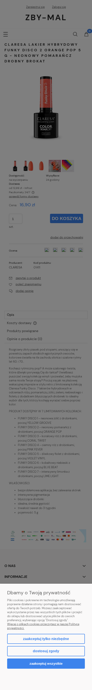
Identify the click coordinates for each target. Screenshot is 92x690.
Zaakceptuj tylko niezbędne (46, 639)
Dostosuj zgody (46, 651)
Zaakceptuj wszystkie (46, 663)
